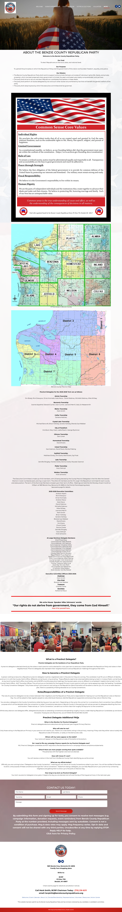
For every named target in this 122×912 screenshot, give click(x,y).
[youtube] (119, 6)
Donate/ (50, 897)
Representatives (68, 897)
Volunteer (78, 897)
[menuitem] (39, 6)
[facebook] (116, 6)
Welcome (25, 897)
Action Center (95, 897)
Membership (57, 897)
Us (46, 897)
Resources (86, 897)
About (43, 897)
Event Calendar (34, 897)
